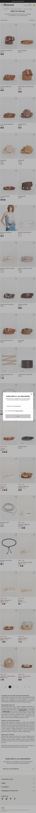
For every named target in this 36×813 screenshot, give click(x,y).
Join (18, 416)
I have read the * (16, 411)
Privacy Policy (19, 411)
